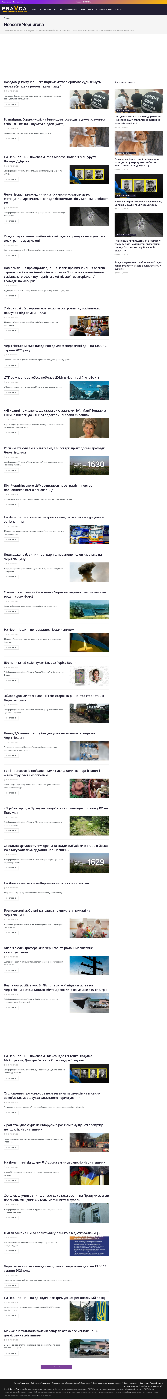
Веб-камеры (71, 9)
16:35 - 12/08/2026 (11, 166)
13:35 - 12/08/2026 (11, 382)
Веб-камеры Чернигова (40, 1383)
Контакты (144, 1383)
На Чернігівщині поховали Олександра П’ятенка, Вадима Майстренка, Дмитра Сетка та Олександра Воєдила (48, 1058)
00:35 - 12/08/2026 (11, 817)
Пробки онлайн (104, 9)
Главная (7, 18)
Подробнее (11, 104)
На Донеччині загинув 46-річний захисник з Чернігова (46, 883)
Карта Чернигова (130, 1383)
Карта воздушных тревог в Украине (107, 1383)
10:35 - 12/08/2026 (11, 495)
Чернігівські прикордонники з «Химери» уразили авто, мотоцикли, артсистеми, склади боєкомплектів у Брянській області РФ (56, 198)
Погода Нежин (156, 1383)
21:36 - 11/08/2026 (11, 919)
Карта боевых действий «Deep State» (75, 1383)
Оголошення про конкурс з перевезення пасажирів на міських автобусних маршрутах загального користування (52, 1095)
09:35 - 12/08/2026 (11, 526)
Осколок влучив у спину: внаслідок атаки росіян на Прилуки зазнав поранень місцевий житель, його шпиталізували (56, 1197)
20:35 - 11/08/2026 (11, 994)
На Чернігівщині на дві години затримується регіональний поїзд (54, 1298)
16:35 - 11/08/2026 (11, 1205)
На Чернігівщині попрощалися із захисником (39, 629)
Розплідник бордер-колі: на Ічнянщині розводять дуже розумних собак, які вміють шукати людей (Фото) (54, 121)
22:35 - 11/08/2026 (11, 888)
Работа (47, 9)
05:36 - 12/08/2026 (11, 601)
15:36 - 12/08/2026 (11, 245)
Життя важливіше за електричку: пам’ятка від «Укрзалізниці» (52, 1233)
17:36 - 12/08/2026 (11, 91)
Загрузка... (56, 1367)
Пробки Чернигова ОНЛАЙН (152, 1386)
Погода (58, 9)
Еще (117, 9)
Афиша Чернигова (21, 1383)
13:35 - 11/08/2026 (11, 1302)
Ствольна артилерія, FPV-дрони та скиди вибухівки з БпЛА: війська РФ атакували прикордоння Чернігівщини (56, 847)
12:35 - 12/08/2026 (11, 457)
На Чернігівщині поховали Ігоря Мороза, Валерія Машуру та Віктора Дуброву (138, 203)
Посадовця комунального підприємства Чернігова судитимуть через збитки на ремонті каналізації (52, 84)
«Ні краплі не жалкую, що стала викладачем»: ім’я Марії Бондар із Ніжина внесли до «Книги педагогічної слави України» (55, 412)
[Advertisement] (83, 57)
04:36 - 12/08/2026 (11, 667)
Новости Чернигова (126, 110)
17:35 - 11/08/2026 (11, 1134)
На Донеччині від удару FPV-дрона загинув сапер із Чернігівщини (54, 1162)
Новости (36, 9)
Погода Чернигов (131, 1386)
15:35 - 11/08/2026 (11, 1238)
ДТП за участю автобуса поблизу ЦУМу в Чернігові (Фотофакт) (51, 377)
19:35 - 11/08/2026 (11, 1102)
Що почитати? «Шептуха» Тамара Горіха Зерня (40, 662)
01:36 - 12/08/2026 (11, 742)
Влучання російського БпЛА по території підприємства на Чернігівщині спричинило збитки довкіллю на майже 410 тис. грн (55, 987)
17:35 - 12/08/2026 (11, 128)
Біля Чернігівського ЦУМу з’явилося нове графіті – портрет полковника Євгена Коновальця (49, 487)
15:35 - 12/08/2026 (11, 317)
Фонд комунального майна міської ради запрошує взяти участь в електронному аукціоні (138, 265)
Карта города (86, 9)
